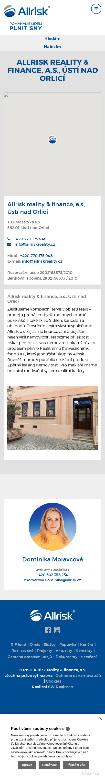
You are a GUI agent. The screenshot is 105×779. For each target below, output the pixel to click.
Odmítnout (49, 765)
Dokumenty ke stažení (76, 656)
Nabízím (52, 46)
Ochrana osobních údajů (30, 656)
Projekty (44, 650)
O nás (35, 644)
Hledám (52, 38)
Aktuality (64, 650)
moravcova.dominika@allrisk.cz (52, 580)
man (64, 686)
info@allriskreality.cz (35, 244)
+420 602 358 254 (52, 574)
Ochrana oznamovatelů (78, 675)
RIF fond (18, 644)
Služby (50, 644)
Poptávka (67, 644)
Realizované (22, 650)
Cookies (53, 681)
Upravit (27, 765)
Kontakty (84, 650)
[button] (52, 139)
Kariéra (86, 644)
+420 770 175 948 (30, 238)
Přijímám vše (76, 765)
